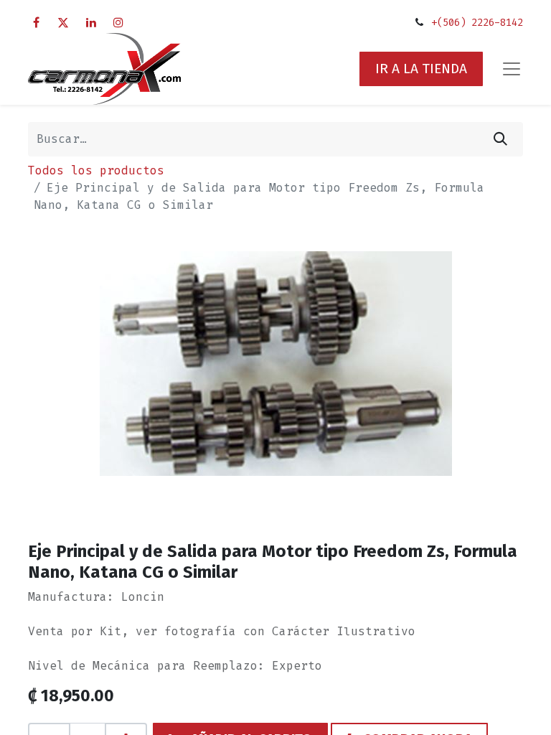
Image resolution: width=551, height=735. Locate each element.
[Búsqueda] (500, 139)
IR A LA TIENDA (421, 68)
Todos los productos (96, 170)
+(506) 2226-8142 (477, 22)
